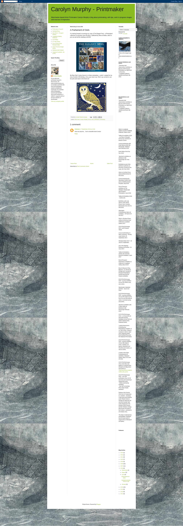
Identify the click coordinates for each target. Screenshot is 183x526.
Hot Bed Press (56, 31)
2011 (121, 493)
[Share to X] (97, 117)
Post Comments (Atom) (83, 166)
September (125, 470)
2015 (121, 487)
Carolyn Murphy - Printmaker (87, 9)
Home (91, 163)
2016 (75, 119)
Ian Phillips (55, 39)
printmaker (96, 119)
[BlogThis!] (96, 117)
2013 (121, 489)
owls (93, 119)
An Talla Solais (56, 41)
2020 (121, 459)
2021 (121, 457)
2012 (121, 491)
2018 (121, 463)
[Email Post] (90, 117)
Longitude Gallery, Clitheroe (57, 37)
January (124, 484)
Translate (124, 33)
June (123, 474)
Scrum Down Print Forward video (57, 44)
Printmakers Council (57, 29)
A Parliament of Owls (125, 477)
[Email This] (94, 117)
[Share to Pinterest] (101, 117)
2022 (121, 455)
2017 (121, 466)
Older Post (109, 163)
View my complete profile (57, 101)
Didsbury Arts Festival (58, 50)
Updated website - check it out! (126, 481)
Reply (76, 133)
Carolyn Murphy (83, 119)
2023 (121, 452)
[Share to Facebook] (99, 117)
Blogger (98, 504)
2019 (121, 461)
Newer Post (74, 163)
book (78, 119)
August (124, 472)
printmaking (102, 119)
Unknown (77, 129)
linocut (89, 119)
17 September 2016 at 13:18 (87, 129)
